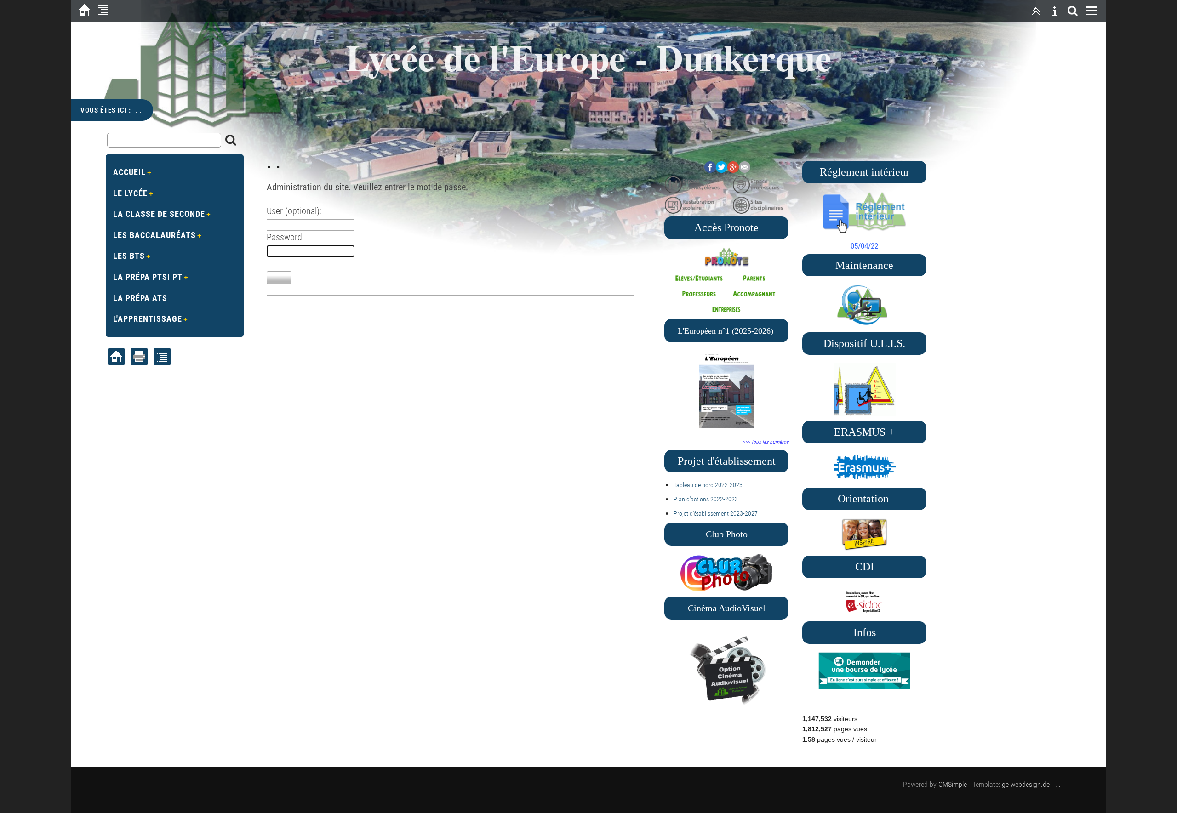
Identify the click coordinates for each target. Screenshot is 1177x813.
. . (1058, 784)
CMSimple (952, 784)
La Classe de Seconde (159, 214)
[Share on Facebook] (710, 170)
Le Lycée (130, 193)
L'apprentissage (147, 319)
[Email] (744, 170)
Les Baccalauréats (154, 235)
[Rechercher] (1072, 11)
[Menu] (1091, 11)
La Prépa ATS (140, 298)
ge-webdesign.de (1026, 784)
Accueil (129, 172)
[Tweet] (721, 170)
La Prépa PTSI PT (148, 277)
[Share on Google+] (733, 170)
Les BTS (129, 256)
